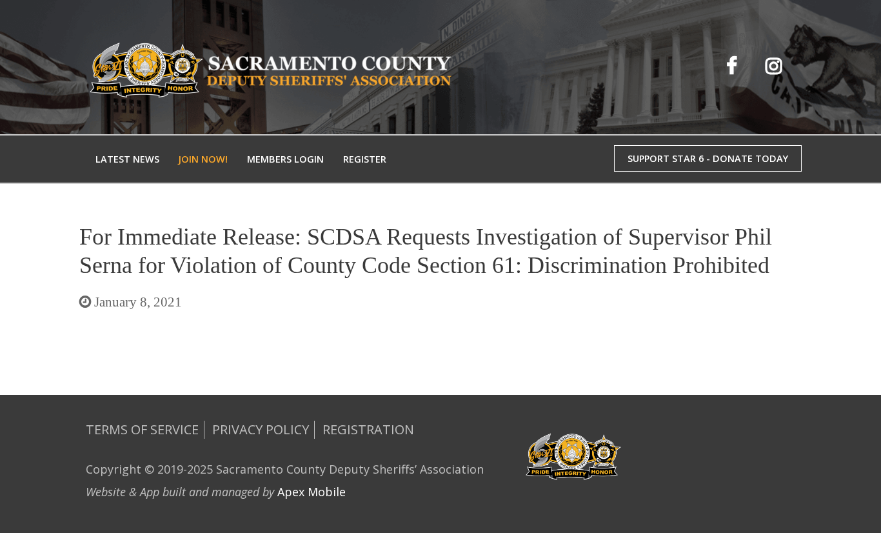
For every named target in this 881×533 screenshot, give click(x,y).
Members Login (285, 159)
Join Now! (203, 159)
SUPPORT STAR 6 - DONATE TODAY (708, 158)
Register (364, 159)
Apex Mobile (311, 491)
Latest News (127, 159)
